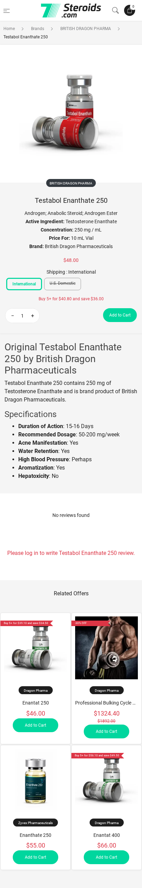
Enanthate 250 (35, 835)
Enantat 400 (106, 835)
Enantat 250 (35, 703)
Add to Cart (120, 315)
